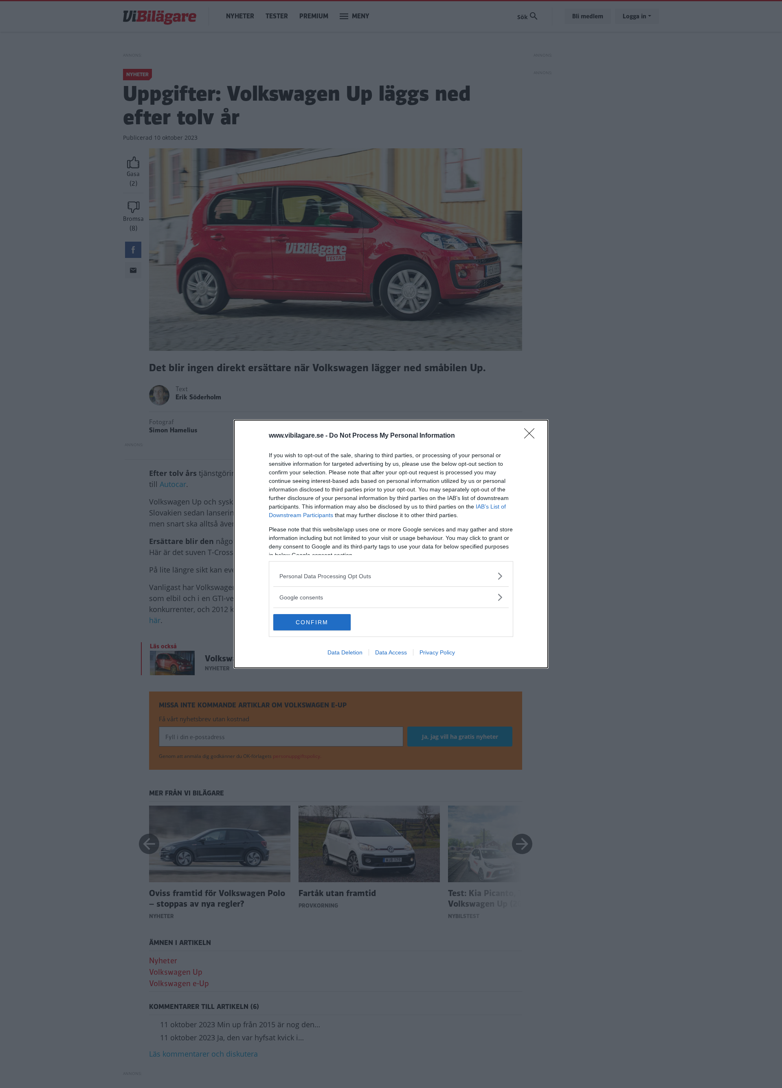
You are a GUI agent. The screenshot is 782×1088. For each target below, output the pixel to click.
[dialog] (391, 544)
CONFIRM (312, 622)
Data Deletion (344, 652)
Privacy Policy (437, 652)
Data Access (391, 652)
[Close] (532, 436)
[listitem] (391, 576)
